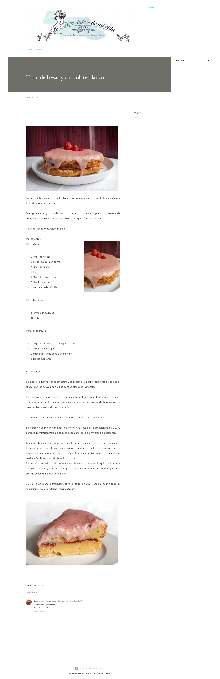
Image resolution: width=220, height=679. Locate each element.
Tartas (136, 118)
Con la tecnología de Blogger (91, 668)
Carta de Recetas (34, 50)
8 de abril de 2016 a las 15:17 (70, 601)
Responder (40, 611)
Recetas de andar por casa (45, 601)
